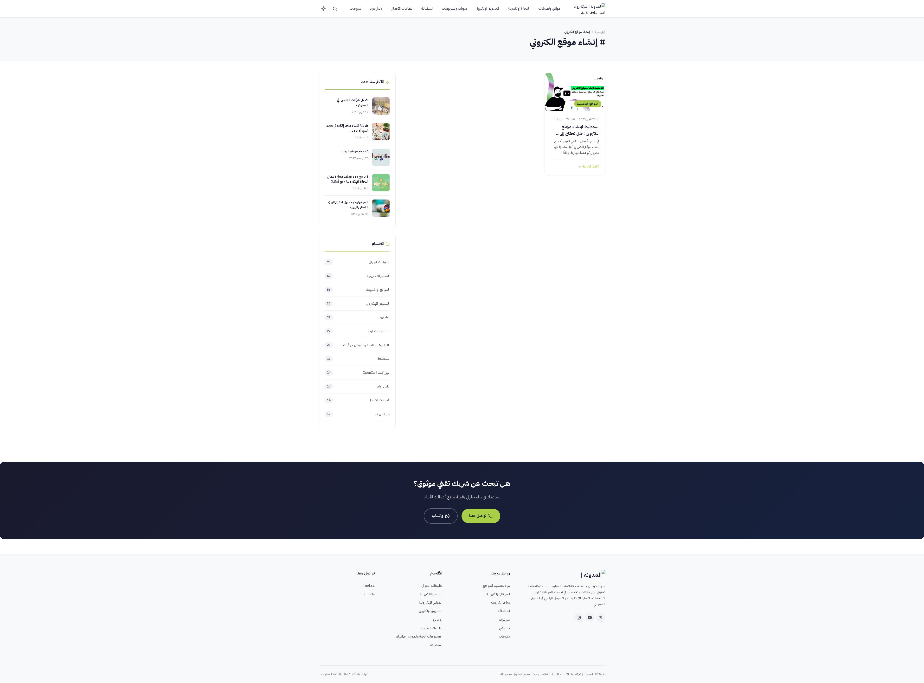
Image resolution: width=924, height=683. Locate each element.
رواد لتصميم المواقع (496, 585)
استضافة (427, 8)
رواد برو (358, 317)
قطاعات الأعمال (401, 8)
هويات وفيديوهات (454, 8)
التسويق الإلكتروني (487, 8)
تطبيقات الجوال (358, 261)
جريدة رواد (358, 414)
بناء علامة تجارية (358, 331)
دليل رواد (376, 8)
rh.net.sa (368, 585)
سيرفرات (504, 619)
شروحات (355, 8)
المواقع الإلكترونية (358, 289)
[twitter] (600, 617)
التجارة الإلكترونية (518, 8)
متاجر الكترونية (500, 602)
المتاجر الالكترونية (358, 275)
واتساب (437, 516)
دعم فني (504, 628)
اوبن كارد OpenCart (358, 372)
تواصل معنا (477, 516)
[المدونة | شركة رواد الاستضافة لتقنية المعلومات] (587, 8)
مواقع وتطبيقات (549, 8)
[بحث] (335, 8)
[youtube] (589, 617)
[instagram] (578, 617)
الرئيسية (600, 31)
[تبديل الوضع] (323, 8)
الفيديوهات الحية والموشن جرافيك (358, 345)
